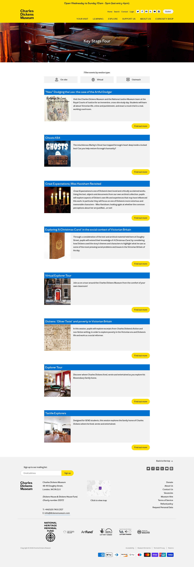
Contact (124, 11)
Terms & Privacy (159, 548)
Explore (113, 19)
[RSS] (150, 11)
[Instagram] (158, 11)
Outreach (136, 79)
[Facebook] (142, 11)
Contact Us (168, 489)
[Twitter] (137, 11)
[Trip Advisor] (146, 11)
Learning (98, 19)
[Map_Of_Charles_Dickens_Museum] (98, 488)
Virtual (100, 79)
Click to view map (99, 500)
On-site (63, 79)
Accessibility (130, 548)
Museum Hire (167, 496)
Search (117, 11)
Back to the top (163, 461)
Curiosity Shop (164, 19)
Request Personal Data (163, 507)
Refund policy (166, 504)
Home (109, 11)
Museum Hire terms (144, 548)
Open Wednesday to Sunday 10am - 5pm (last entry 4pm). (97, 3)
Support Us (129, 19)
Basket (168, 11)
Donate (169, 482)
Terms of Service (165, 500)
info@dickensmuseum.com (57, 513)
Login (132, 11)
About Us (145, 19)
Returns (171, 548)
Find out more (140, 126)
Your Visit (82, 19)
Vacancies (168, 493)
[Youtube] (154, 11)
